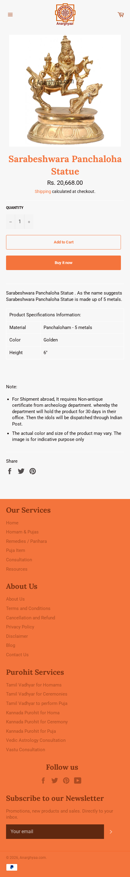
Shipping (43, 191)
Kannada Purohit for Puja (31, 731)
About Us (15, 599)
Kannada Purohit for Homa (33, 713)
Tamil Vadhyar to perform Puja (36, 703)
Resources (17, 569)
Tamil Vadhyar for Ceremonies (36, 694)
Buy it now (64, 262)
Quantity (14, 208)
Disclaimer (17, 636)
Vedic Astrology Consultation (36, 740)
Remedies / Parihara (26, 541)
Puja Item (15, 550)
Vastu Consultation (25, 749)
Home (12, 523)
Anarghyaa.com (33, 858)
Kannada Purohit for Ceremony (37, 722)
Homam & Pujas (22, 532)
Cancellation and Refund (30, 618)
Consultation (19, 559)
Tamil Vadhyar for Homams (34, 685)
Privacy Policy (20, 627)
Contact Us (17, 654)
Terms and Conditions (28, 608)
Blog (10, 645)
